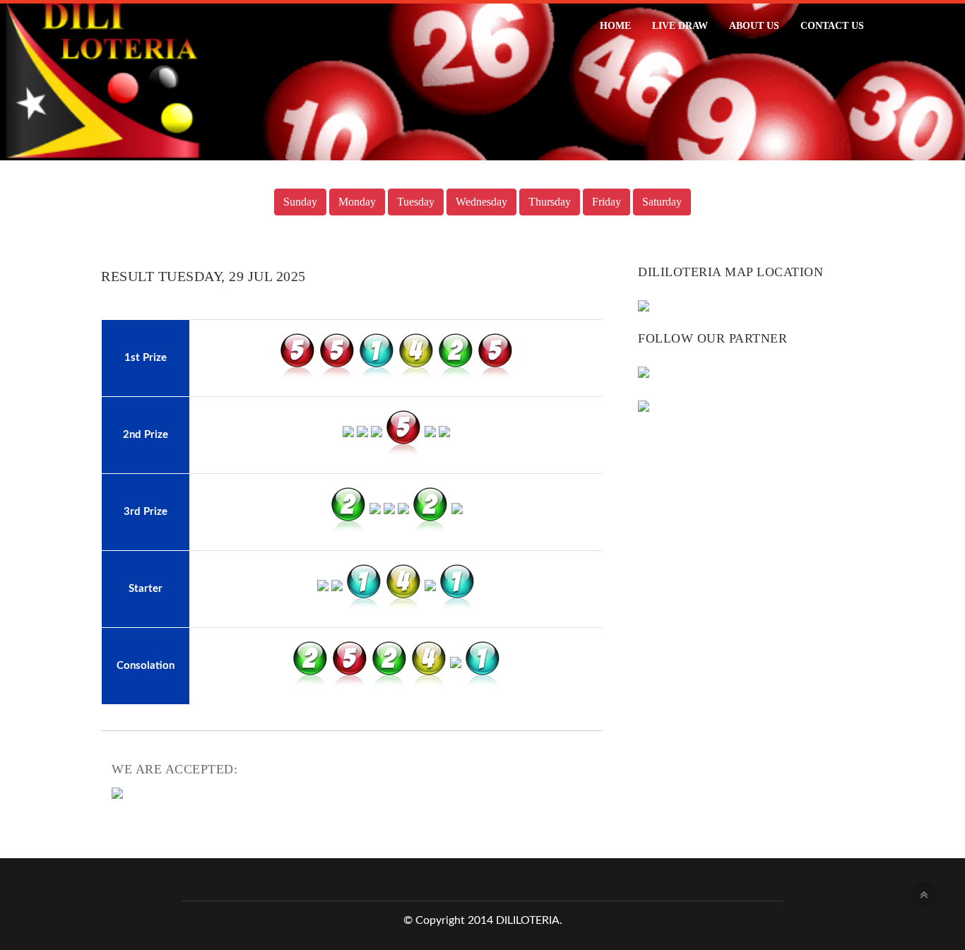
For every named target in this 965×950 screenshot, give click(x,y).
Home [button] (615, 25)
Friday (606, 202)
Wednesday (481, 202)
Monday (357, 202)
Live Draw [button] (680, 25)
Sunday (300, 202)
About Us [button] (754, 25)
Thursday (549, 202)
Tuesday (415, 202)
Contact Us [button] (832, 25)
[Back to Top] (924, 895)
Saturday (662, 202)
